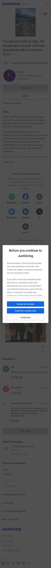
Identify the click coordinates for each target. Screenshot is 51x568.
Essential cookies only (25, 310)
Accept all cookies (25, 304)
